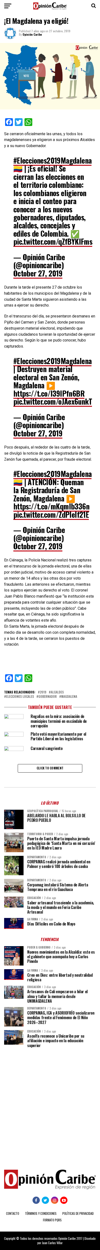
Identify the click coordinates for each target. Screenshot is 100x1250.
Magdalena (69, 696)
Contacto (12, 1213)
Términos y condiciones (41, 1213)
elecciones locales (20, 696)
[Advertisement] (50, 1105)
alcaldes (57, 692)
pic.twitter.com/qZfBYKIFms (52, 241)
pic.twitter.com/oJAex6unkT (52, 401)
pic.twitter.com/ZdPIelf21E (51, 514)
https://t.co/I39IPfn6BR (48, 393)
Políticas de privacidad (78, 1213)
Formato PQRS (52, 1220)
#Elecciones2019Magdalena (52, 160)
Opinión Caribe (32, 34)
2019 (43, 692)
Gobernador (47, 696)
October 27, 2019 (37, 273)
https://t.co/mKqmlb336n (51, 506)
